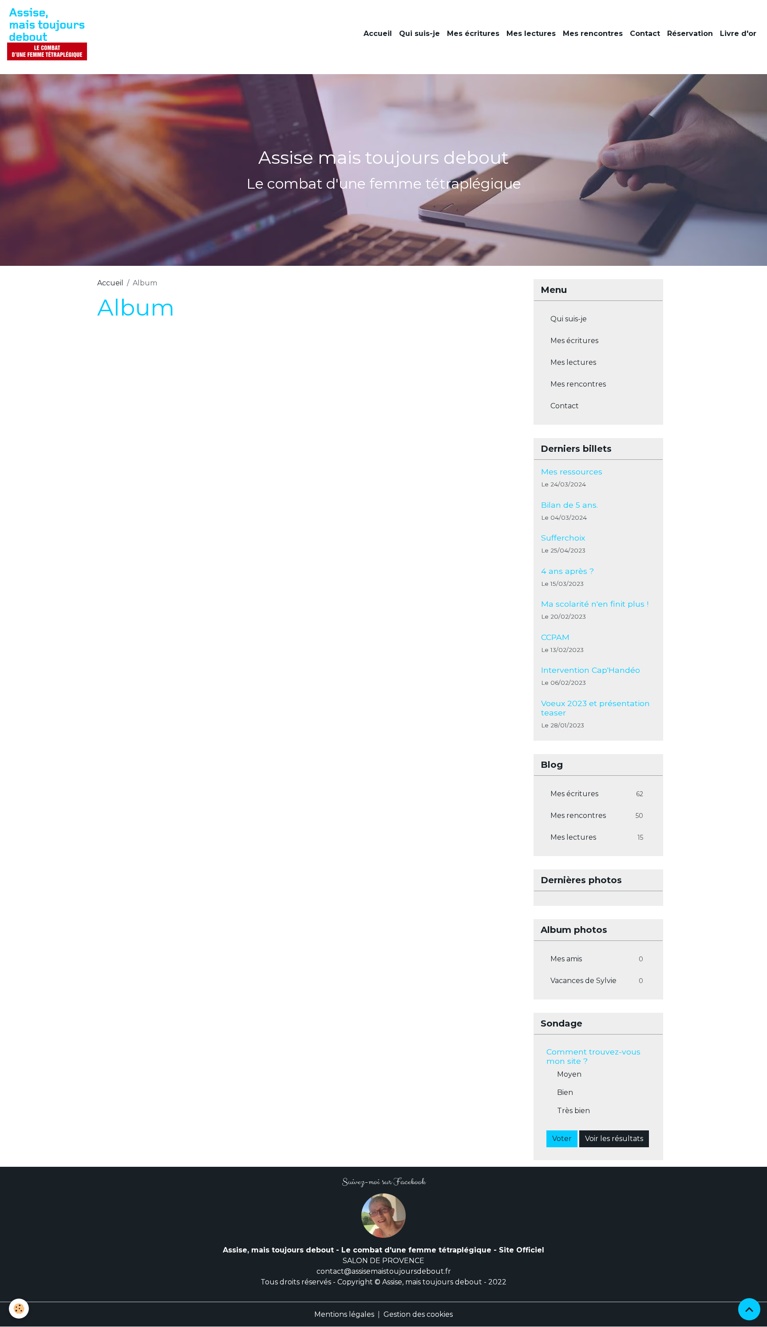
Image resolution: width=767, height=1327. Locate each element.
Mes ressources (571, 471)
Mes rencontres (593, 33)
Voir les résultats (614, 1138)
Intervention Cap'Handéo (590, 670)
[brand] (49, 33)
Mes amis (597, 959)
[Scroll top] (749, 1309)
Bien (565, 1092)
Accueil (378, 33)
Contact (645, 33)
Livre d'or (738, 33)
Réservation (690, 33)
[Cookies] (19, 1309)
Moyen (569, 1074)
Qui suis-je (419, 33)
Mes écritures (473, 33)
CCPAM (555, 637)
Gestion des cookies (418, 1314)
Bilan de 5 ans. (569, 504)
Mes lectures (531, 33)
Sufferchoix (563, 537)
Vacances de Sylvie (597, 980)
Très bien (573, 1110)
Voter (562, 1138)
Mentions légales (344, 1314)
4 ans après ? (567, 571)
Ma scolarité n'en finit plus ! (594, 603)
